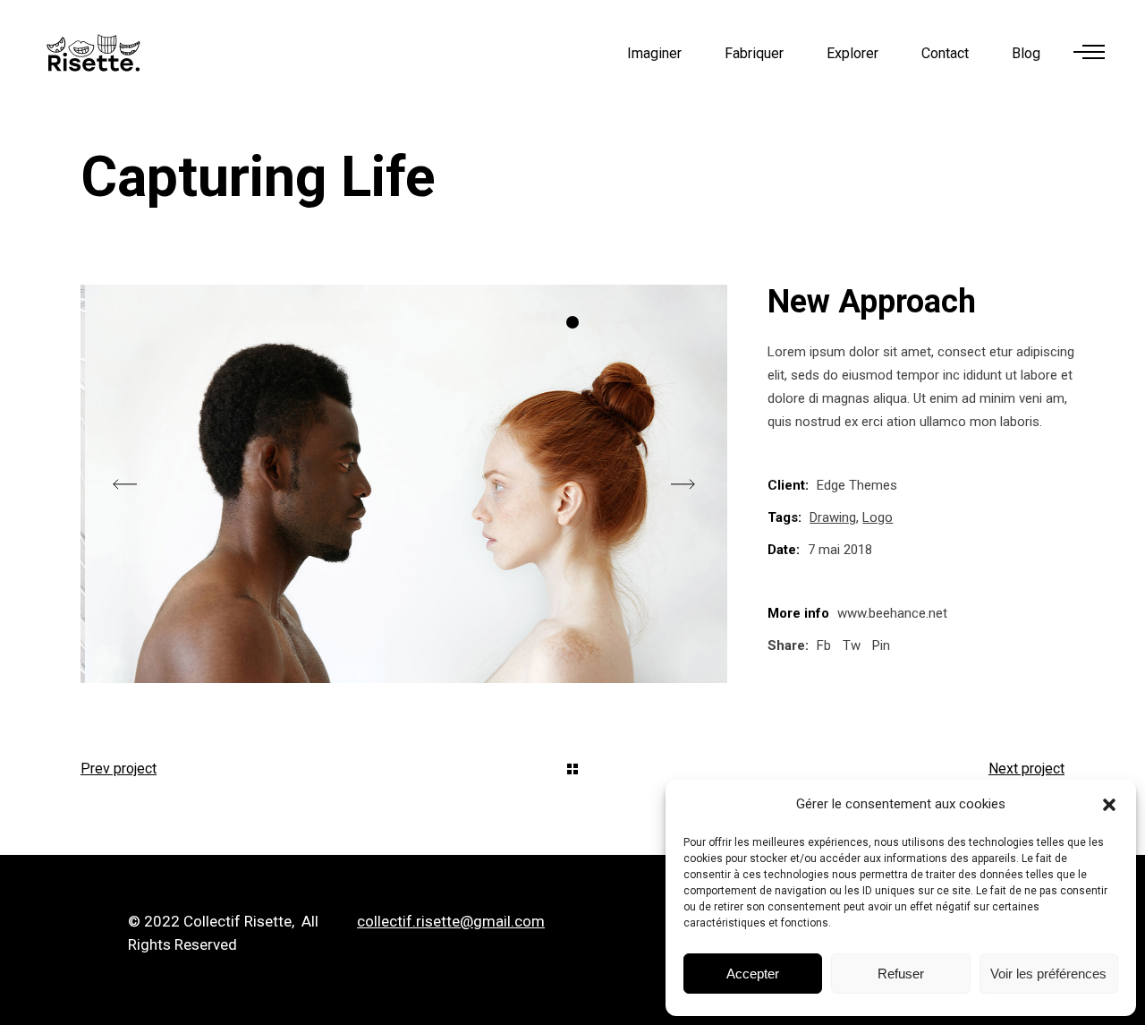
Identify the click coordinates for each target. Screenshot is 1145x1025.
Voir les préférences (1048, 973)
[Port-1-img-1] (404, 484)
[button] (1109, 805)
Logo (877, 517)
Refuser (901, 973)
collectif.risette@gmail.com (451, 921)
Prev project (119, 768)
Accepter (752, 973)
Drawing (833, 517)
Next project (1026, 768)
